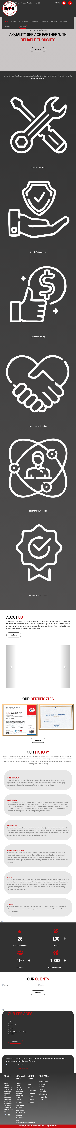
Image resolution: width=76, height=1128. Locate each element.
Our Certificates (23, 21)
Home (6, 21)
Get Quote (23, 27)
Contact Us (8, 26)
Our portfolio (63, 21)
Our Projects (44, 21)
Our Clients (54, 21)
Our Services (34, 21)
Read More (38, 49)
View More (38, 740)
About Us (13, 21)
